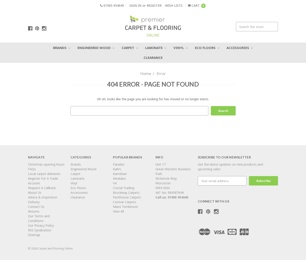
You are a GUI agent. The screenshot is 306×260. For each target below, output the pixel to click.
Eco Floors (205, 47)
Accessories (238, 47)
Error (161, 73)
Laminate (154, 47)
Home (145, 73)
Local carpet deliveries (44, 174)
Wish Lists (174, 5)
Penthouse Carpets (127, 197)
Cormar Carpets (124, 202)
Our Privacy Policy (41, 225)
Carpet (128, 47)
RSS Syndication (39, 230)
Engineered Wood (95, 47)
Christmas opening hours (46, 164)
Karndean (120, 174)
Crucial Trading (123, 188)
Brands (60, 47)
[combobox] (257, 26)
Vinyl (179, 47)
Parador (119, 164)
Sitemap (34, 235)
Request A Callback (42, 188)
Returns (33, 211)
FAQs (32, 169)
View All (118, 211)
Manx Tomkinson (125, 207)
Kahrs (117, 169)
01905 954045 (113, 5)
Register (154, 5)
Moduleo (119, 178)
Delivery (34, 202)
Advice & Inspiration (42, 197)
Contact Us (36, 207)
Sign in (135, 5)
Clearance (153, 57)
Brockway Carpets (126, 192)
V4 (114, 183)
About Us (34, 192)
